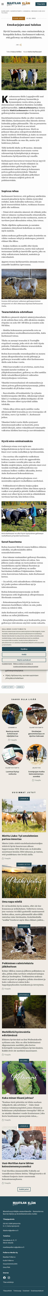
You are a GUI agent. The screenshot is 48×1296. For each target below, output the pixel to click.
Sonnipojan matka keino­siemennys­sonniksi (36, 774)
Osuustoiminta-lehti (10, 1264)
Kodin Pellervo (8, 1260)
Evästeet (26, 1291)
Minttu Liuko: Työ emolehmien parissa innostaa (20, 837)
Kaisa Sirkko (16, 52)
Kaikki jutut (24, 1189)
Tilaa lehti (41, 4)
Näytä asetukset (24, 660)
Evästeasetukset (37, 1291)
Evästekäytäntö (7, 664)
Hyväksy (24, 649)
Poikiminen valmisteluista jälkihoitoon (17, 965)
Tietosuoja (17, 1291)
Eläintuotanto (16, 11)
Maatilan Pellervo (9, 1257)
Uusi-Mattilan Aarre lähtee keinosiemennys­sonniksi (18, 1165)
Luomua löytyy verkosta (12, 773)
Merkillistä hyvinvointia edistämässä (16, 1033)
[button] (3, 4)
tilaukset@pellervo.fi (10, 1230)
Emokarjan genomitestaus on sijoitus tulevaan (36, 733)
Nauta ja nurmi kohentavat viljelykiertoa (12, 733)
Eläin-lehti (5, 11)
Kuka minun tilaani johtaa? (18, 1098)
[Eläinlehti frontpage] (26, 4)
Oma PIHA (6, 1267)
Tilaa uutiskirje (8, 1282)
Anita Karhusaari (35, 52)
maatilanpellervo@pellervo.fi (13, 1247)
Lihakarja (26, 11)
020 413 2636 (7, 1223)
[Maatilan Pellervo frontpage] (14, 4)
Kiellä (24, 654)
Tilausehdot (7, 1291)
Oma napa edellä (12, 901)
